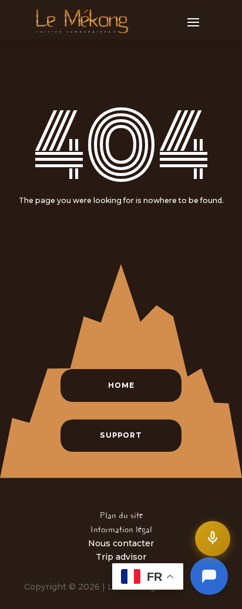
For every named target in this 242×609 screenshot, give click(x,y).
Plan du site (121, 515)
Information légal (121, 529)
